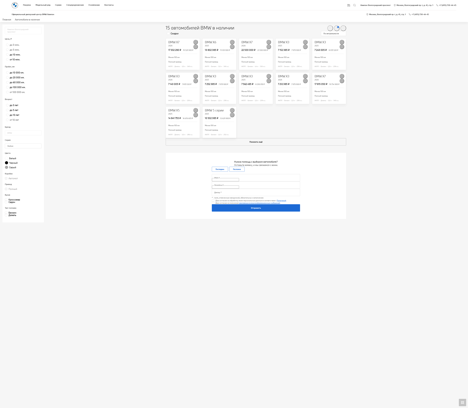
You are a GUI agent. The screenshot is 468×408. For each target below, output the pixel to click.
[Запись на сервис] (348, 5)
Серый (12, 167)
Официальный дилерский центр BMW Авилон (33, 14)
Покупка (27, 5)
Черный (13, 162)
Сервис (58, 5)
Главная (6, 19)
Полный (13, 189)
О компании (94, 5)
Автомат (13, 178)
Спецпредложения (75, 5)
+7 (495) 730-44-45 (420, 14)
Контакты (109, 5)
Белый (12, 158)
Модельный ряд (43, 5)
